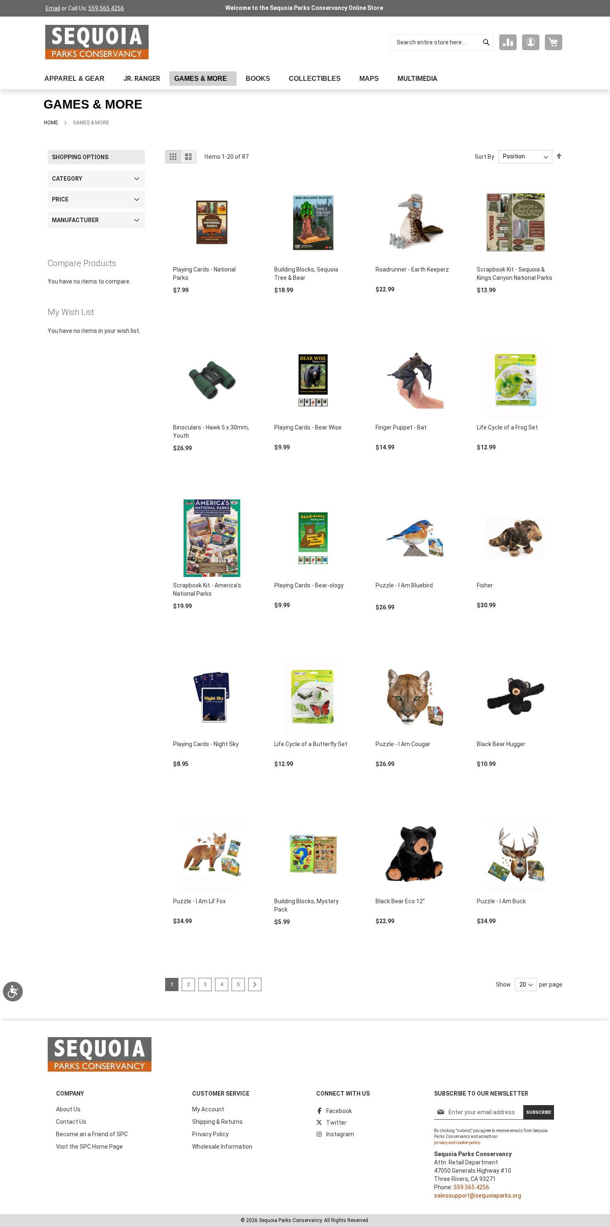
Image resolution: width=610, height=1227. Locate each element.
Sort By (484, 156)
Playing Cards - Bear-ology (309, 585)
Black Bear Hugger (501, 744)
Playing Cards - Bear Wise (308, 427)
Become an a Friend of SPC (92, 1134)
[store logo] (97, 42)
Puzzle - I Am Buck (501, 901)
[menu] (305, 78)
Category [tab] (67, 178)
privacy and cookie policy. (457, 1142)
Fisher (485, 585)
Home (51, 123)
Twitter (336, 1122)
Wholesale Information (222, 1146)
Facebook (339, 1111)
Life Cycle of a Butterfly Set (310, 744)
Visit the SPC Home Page (89, 1146)
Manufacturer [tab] (75, 220)
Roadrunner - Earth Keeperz (412, 269)
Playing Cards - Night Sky (206, 744)
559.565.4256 (106, 8)
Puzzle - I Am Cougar (403, 744)
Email (53, 8)
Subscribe (538, 1112)
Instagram (340, 1134)
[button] (530, 42)
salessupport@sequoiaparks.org (477, 1195)
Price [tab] (60, 199)
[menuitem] (76, 78)
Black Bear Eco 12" (400, 901)
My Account (208, 1109)
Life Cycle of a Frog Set (507, 427)
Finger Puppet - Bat (401, 427)
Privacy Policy (210, 1134)
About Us (68, 1109)
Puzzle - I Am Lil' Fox (199, 901)
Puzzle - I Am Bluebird (404, 585)
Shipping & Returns (217, 1121)
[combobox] (442, 42)
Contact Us (71, 1121)
